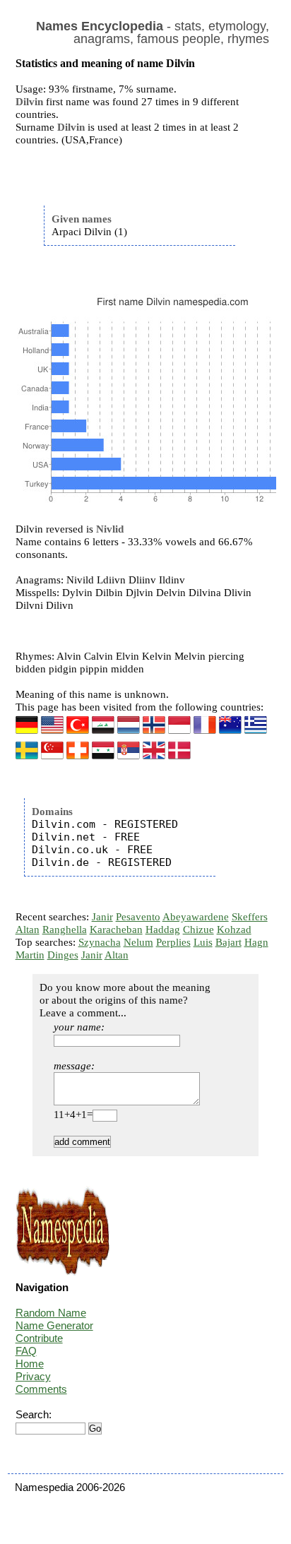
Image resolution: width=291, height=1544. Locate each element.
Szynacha (99, 942)
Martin (30, 955)
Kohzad (234, 929)
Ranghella (64, 929)
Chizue (198, 929)
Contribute (39, 1338)
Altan (28, 929)
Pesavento (138, 916)
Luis (203, 942)
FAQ (26, 1351)
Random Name (51, 1313)
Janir (102, 916)
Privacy (33, 1376)
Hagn (256, 942)
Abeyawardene (195, 916)
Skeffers (250, 916)
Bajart (228, 942)
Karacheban (116, 929)
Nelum (138, 942)
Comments (41, 1389)
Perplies (173, 942)
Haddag (163, 929)
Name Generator (54, 1325)
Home (30, 1364)
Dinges (62, 955)
